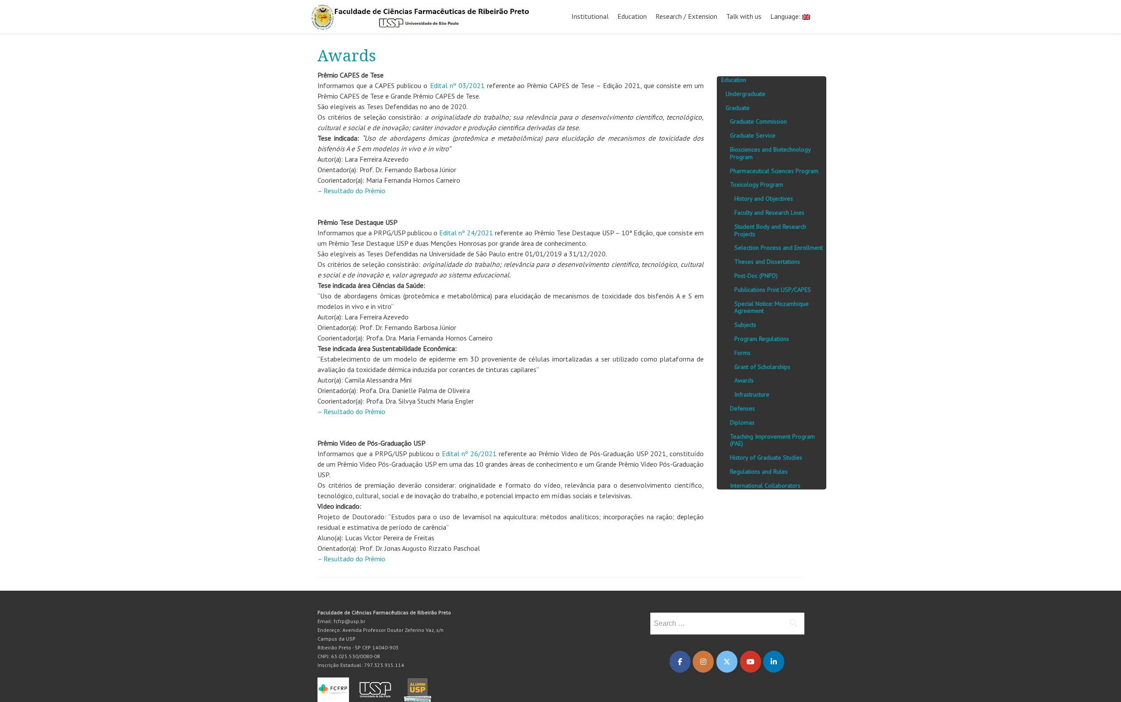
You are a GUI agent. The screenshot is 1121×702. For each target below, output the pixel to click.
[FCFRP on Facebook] (680, 662)
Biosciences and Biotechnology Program (770, 153)
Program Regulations (761, 339)
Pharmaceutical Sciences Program (774, 171)
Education (632, 16)
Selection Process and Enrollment (778, 248)
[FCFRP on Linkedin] (773, 662)
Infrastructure (751, 394)
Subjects (745, 325)
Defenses (742, 408)
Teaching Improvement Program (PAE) (772, 440)
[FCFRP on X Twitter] (726, 662)
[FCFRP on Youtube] (750, 662)
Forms (742, 353)
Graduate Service (753, 135)
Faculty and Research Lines (769, 212)
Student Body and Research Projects (770, 230)
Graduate (738, 108)
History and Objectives (763, 198)
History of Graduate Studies (766, 457)
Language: (786, 16)
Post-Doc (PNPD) (756, 276)
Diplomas (742, 422)
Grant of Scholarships (762, 367)
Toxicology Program (756, 184)
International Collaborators (765, 485)
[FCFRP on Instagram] (703, 662)
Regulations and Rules (759, 471)
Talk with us (743, 16)
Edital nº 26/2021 (469, 453)
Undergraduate (745, 94)
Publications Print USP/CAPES (772, 290)
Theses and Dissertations (767, 262)
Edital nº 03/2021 (457, 85)
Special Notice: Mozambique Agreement (771, 307)
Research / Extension (686, 16)
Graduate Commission (758, 121)
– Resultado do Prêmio (351, 190)
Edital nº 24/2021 (466, 232)
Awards (744, 380)
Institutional (590, 16)
